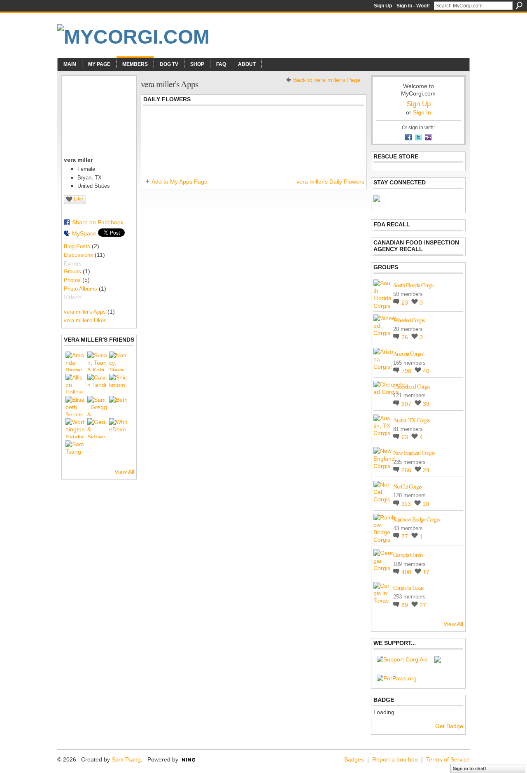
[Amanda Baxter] (75, 361)
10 (425, 504)
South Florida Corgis (413, 285)
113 (407, 504)
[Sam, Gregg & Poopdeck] (97, 406)
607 (407, 403)
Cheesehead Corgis (411, 386)
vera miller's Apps (85, 312)
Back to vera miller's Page (327, 80)
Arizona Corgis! (408, 353)
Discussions (78, 255)
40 (426, 371)
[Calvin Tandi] (97, 383)
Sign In (422, 112)
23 (405, 302)
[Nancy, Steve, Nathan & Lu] (119, 361)
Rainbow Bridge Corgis (416, 519)
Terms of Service (448, 759)
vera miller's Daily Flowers (330, 181)
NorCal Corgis (407, 486)
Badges (354, 759)
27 (423, 605)
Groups (72, 271)
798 (407, 371)
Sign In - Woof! (413, 6)
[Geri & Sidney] (97, 428)
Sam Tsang (126, 759)
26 (405, 337)
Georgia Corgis (408, 555)
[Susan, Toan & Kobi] (97, 361)
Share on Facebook (98, 222)
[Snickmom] (119, 383)
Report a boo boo (395, 759)
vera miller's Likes (85, 320)
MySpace (84, 233)
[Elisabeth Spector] (75, 406)
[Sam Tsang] (75, 450)
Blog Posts (77, 246)
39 (426, 403)
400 (407, 572)
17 (426, 572)
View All (124, 471)
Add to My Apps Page (180, 181)
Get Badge (449, 726)
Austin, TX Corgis (411, 420)
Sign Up (383, 6)
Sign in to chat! (469, 768)
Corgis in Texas (408, 587)
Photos (72, 280)
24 (426, 470)
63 (405, 437)
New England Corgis (413, 452)
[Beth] (119, 406)
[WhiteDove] (119, 428)
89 (405, 605)
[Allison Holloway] (75, 383)
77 (405, 536)
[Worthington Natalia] (75, 428)
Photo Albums (80, 289)
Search (519, 5)
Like (78, 199)
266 (407, 470)
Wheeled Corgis (408, 320)
